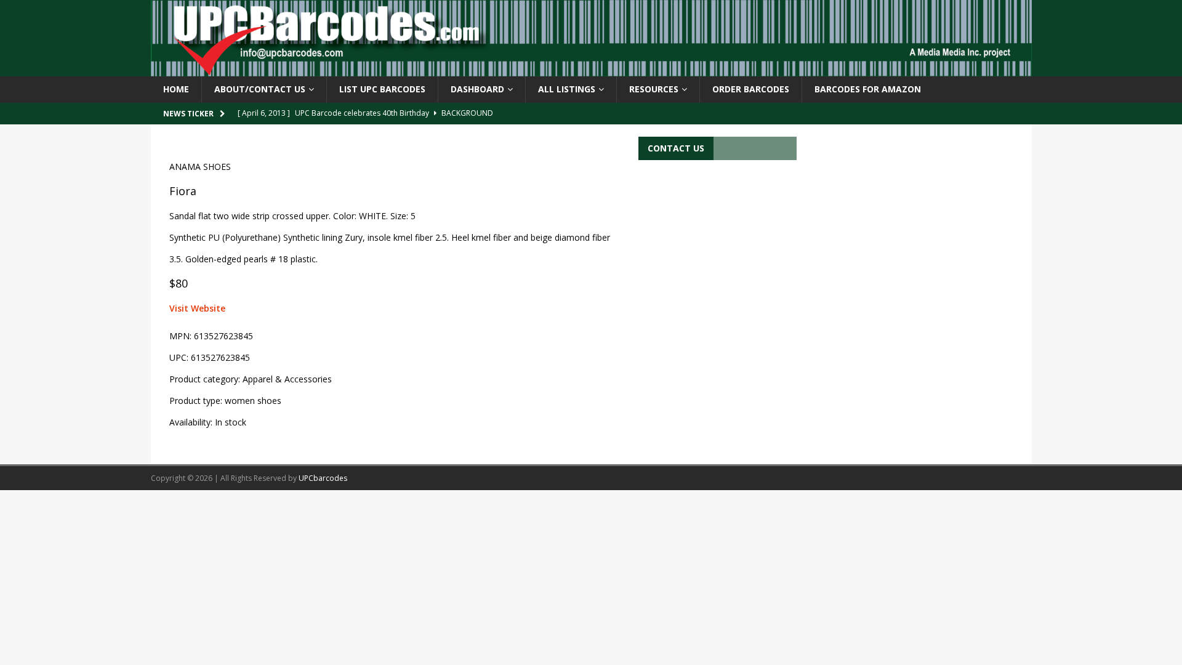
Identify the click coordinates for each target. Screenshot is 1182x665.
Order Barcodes (750, 89)
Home (176, 89)
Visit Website (197, 308)
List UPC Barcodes (382, 89)
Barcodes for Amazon (867, 89)
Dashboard (477, 89)
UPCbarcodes (323, 478)
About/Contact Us (259, 89)
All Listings (566, 89)
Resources (653, 89)
